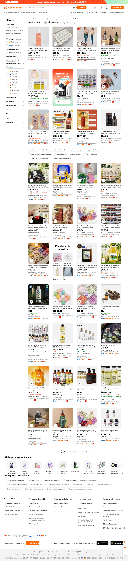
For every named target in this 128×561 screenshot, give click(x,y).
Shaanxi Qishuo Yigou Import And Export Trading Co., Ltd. (87, 143)
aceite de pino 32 (34, 480)
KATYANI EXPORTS (34, 317)
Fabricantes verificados (61, 503)
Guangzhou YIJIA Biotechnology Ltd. (87, 399)
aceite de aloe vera (92, 154)
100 (87, 451)
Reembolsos (82, 516)
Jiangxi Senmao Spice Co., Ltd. (110, 234)
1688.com (43, 552)
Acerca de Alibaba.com (11, 499)
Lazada (64, 552)
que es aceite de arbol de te (35, 489)
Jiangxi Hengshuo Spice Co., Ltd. (62, 355)
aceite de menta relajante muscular (41, 154)
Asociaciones (107, 520)
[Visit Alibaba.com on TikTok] (124, 528)
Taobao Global (72, 552)
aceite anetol (34, 150)
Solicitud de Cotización (61, 507)
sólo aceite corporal (77, 150)
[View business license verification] (82, 558)
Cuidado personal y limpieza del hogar (46, 19)
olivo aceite (78, 484)
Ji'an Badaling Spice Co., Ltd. (85, 102)
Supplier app (65, 543)
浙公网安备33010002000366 (96, 558)
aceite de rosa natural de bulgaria (18, 484)
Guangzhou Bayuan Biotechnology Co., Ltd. (38, 142)
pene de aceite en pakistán (16, 480)
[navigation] (15, 235)
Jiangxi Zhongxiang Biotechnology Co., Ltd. (38, 443)
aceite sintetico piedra (14, 489)
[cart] (101, 8)
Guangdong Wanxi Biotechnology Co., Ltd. (111, 402)
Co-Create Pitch (9, 507)
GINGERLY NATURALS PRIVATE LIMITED (111, 317)
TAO (79, 552)
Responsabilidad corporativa (13, 510)
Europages (93, 552)
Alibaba (30, 19)
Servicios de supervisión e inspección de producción (37, 519)
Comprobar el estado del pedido (113, 510)
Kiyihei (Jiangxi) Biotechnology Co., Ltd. (87, 196)
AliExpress (35, 552)
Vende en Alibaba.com (110, 503)
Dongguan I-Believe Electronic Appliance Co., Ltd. (62, 57)
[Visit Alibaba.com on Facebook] (104, 528)
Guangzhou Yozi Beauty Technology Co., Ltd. (38, 398)
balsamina (90, 484)
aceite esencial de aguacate (57, 489)
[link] (125, 542)
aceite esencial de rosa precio (39, 158)
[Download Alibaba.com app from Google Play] (117, 543)
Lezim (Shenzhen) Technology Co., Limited (38, 237)
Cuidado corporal (66, 19)
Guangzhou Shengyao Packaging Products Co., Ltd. (111, 63)
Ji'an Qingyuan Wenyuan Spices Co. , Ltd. (62, 140)
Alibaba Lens (13, 543)
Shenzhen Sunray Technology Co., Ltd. (111, 100)
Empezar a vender (108, 507)
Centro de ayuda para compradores (85, 504)
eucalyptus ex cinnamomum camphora (59, 484)
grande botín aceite (94, 150)
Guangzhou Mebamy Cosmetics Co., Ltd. (111, 140)
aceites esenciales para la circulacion (81, 489)
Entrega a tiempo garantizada (38, 510)
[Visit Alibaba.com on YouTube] (120, 528)
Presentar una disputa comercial (88, 512)
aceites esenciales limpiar (89, 480)
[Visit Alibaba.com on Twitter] (112, 528)
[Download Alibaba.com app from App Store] (102, 543)
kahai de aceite (76, 154)
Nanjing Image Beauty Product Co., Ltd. (62, 315)
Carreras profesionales (11, 514)
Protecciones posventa (36, 514)
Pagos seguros (33, 503)
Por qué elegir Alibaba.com (12, 503)
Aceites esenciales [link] (81, 19)
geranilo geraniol (61, 154)
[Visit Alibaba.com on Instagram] (116, 528)
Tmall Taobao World (54, 552)
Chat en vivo (82, 508)
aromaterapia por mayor (106, 484)
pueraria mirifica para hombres (62, 158)
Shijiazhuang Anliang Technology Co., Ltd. (87, 358)
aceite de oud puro (71, 480)
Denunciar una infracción (86, 525)
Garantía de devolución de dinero (39, 507)
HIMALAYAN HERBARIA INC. (109, 352)
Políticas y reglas (34, 524)
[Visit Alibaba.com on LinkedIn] (108, 528)
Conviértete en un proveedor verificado (112, 515)
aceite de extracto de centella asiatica (55, 150)
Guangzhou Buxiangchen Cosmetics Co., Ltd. (38, 359)
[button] (74, 7)
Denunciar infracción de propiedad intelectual (85, 521)
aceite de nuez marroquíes (52, 480)
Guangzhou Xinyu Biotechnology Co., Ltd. (87, 59)
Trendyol (85, 552)
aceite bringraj (37, 484)
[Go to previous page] (59, 451)
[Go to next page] (91, 451)
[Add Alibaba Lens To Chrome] (32, 543)
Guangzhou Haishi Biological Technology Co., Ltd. (62, 237)
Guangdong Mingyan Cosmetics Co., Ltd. (38, 57)
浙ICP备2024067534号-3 (115, 558)
